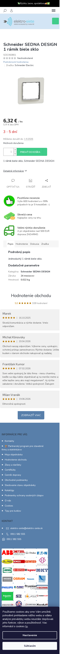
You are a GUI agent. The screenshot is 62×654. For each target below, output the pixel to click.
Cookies (9, 505)
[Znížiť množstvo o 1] (15, 154)
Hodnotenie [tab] (22, 244)
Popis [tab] (10, 244)
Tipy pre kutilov (13, 510)
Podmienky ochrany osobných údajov (24, 495)
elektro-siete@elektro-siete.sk (26, 528)
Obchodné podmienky (16, 480)
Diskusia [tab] (34, 244)
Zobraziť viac (31, 415)
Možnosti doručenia (13, 143)
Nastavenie (30, 635)
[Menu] (53, 10)
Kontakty (9, 441)
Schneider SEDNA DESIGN (35, 271)
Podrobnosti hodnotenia (15, 62)
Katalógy (9, 490)
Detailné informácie (13, 171)
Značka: (20, 65)
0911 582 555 (17, 534)
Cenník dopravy (13, 475)
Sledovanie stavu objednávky (20, 485)
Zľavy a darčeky (13, 464)
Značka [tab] (45, 244)
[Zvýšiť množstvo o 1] (15, 150)
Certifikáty (10, 469)
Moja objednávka (13, 454)
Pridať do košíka (30, 152)
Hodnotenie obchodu (31, 296)
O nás (8, 500)
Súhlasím (30, 646)
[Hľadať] (5, 10)
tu (26, 626)
